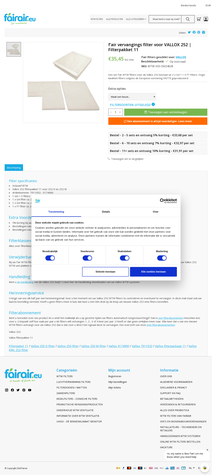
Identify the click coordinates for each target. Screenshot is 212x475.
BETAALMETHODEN (171, 398)
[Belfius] (162, 468)
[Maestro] (140, 468)
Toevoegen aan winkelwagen (167, 112)
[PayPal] (124, 468)
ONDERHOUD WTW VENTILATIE (75, 410)
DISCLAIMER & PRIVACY (173, 387)
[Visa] (134, 468)
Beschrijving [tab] (14, 167)
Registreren (114, 376)
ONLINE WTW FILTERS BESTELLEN (180, 441)
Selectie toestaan (105, 271)
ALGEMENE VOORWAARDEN (176, 381)
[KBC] (167, 468)
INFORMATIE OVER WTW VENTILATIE (77, 415)
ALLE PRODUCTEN (114, 19)
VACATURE (166, 447)
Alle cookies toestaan (153, 271)
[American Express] (172, 468)
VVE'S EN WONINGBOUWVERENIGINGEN (183, 421)
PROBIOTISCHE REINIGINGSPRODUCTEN (79, 404)
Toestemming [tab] (56, 211)
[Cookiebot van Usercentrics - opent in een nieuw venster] (162, 200)
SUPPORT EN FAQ (170, 393)
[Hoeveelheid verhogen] (120, 112)
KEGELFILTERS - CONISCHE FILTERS (76, 398)
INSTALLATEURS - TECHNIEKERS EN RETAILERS (181, 428)
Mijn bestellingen (117, 381)
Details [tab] (106, 211)
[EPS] (178, 468)
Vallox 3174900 (119, 346)
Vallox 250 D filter (43, 346)
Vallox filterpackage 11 (170, 346)
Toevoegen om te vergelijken (127, 158)
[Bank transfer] (156, 468)
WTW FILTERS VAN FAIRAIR (175, 415)
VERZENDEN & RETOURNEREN (178, 404)
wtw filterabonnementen (161, 324)
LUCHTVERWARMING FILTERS (73, 381)
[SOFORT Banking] (151, 468)
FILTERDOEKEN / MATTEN (71, 387)
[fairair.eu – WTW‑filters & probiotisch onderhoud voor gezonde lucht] (19, 19)
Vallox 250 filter (68, 346)
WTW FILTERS (97, 19)
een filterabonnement (171, 318)
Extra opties (117, 89)
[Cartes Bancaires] (183, 468)
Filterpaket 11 (18, 346)
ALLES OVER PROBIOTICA (174, 410)
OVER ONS (166, 376)
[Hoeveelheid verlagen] (111, 112)
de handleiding (25, 282)
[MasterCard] (129, 468)
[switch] (87, 258)
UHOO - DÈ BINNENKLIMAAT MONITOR (79, 421)
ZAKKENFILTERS (65, 393)
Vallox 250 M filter (93, 346)
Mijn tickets (114, 387)
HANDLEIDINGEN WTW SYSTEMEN (180, 436)
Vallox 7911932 (142, 346)
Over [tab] (156, 211)
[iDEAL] (118, 468)
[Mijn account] (206, 19)
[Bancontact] (145, 468)
